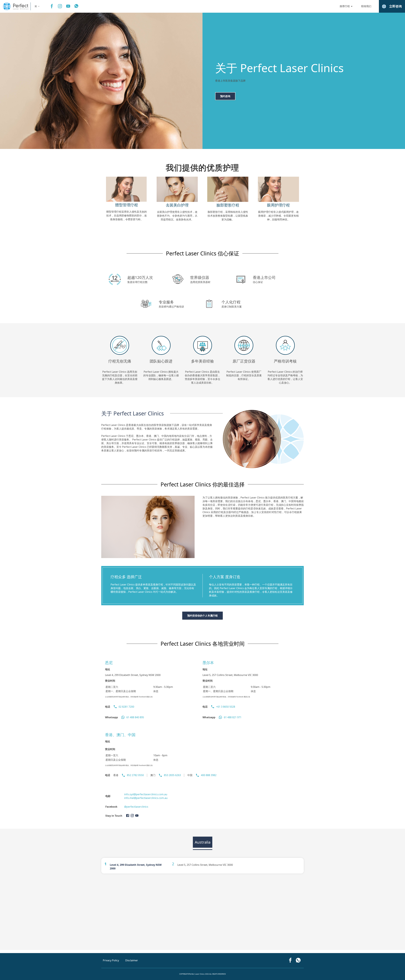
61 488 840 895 (135, 717)
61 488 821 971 (232, 717)
